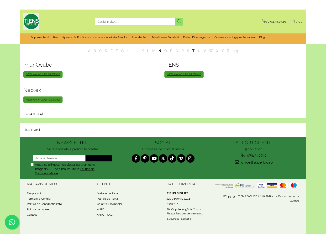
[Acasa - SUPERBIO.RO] (47, 21)
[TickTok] (172, 158)
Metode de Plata (107, 193)
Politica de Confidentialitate (44, 204)
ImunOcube (37, 65)
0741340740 (256, 155)
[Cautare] (179, 22)
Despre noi (34, 193)
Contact (32, 214)
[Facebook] (136, 158)
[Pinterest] (145, 158)
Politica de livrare (38, 209)
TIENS (171, 65)
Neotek (32, 90)
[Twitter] (163, 158)
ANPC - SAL (104, 214)
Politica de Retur (107, 198)
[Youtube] (154, 158)
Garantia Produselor (109, 204)
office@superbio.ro (256, 162)
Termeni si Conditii (39, 198)
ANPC (101, 209)
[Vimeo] (181, 158)
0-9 (235, 51)
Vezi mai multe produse (43, 74)
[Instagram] (190, 158)
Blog (262, 37)
